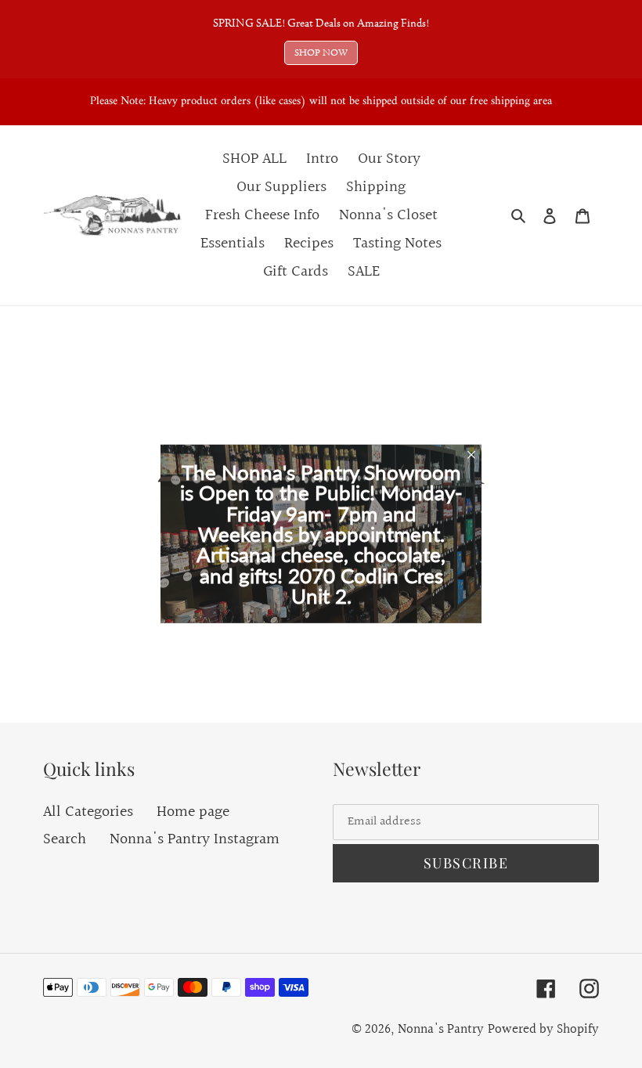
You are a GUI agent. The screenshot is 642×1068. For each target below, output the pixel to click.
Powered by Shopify (543, 1029)
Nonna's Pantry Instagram (195, 839)
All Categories (88, 811)
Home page (193, 811)
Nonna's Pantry (441, 1029)
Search (64, 839)
